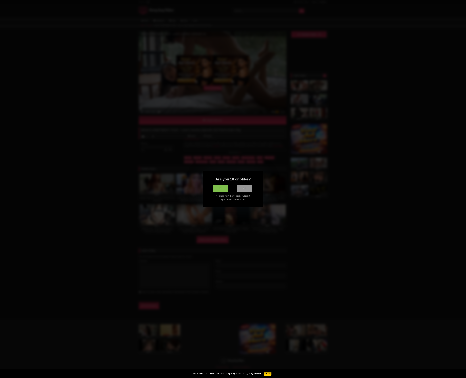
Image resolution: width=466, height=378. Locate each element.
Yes (221, 188)
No (244, 188)
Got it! (267, 374)
